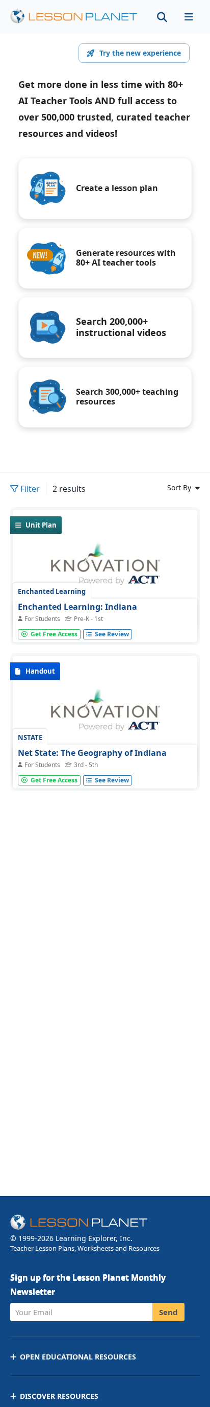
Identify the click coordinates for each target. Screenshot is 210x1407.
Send (168, 1312)
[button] (188, 16)
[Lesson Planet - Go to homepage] (74, 16)
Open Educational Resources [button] (78, 1357)
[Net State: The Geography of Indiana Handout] (105, 716)
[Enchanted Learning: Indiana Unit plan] (105, 570)
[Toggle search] (162, 16)
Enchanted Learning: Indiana (77, 606)
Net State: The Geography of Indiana (92, 752)
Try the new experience (140, 53)
